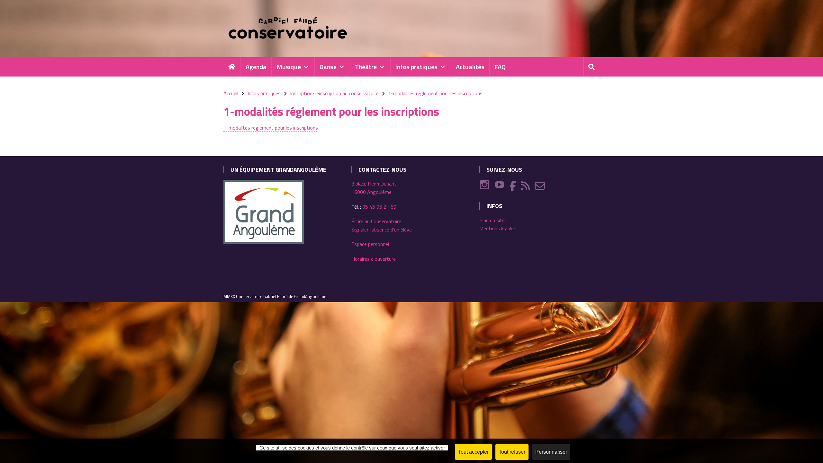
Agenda (256, 67)
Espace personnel (370, 244)
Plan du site (492, 220)
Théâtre (366, 67)
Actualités (470, 67)
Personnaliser (551, 452)
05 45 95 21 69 (379, 207)
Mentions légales (497, 228)
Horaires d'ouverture (373, 259)
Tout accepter (473, 452)
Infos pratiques (416, 67)
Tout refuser (512, 452)
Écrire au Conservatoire (376, 221)
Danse (328, 67)
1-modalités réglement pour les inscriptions (270, 128)
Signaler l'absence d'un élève (381, 229)
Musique (288, 67)
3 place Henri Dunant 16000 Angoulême (373, 188)
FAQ (500, 67)
